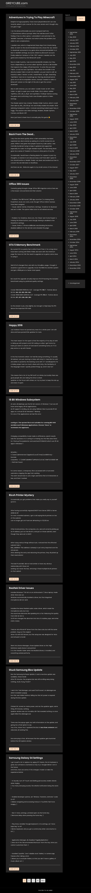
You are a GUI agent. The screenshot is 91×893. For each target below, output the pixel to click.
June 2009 (73, 122)
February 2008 (74, 151)
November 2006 (75, 181)
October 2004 (74, 242)
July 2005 (73, 219)
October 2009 (74, 111)
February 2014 (74, 46)
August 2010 (74, 79)
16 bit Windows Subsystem (24, 399)
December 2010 (75, 76)
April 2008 (73, 145)
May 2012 (73, 67)
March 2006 (74, 194)
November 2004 (75, 239)
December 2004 (73, 235)
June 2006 (73, 187)
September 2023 (73, 33)
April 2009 (73, 128)
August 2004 (74, 250)
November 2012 (75, 64)
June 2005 (73, 222)
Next (42, 880)
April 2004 (73, 256)
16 (37, 880)
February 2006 (74, 197)
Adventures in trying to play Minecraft (32, 17)
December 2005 (75, 203)
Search (67, 15)
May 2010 (73, 88)
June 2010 (73, 85)
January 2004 (74, 262)
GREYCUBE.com (17, 3)
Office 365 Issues (19, 184)
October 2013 (74, 49)
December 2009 (73, 104)
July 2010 (73, 82)
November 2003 (75, 268)
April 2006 (73, 190)
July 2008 (73, 142)
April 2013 (73, 61)
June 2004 (73, 253)
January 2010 (74, 101)
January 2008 (74, 154)
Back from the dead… (22, 134)
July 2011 (72, 70)
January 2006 (74, 200)
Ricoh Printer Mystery (21, 495)
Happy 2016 (15, 325)
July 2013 (73, 55)
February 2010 (74, 97)
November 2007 (75, 162)
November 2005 (75, 206)
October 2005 (74, 209)
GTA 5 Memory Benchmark (24, 244)
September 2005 (73, 212)
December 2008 (73, 138)
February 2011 (74, 73)
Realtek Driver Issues (21, 588)
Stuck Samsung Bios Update (25, 670)
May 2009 (73, 125)
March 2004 (74, 259)
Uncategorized (75, 283)
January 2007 (74, 174)
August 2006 (74, 185)
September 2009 (73, 115)
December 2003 (75, 265)
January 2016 (74, 43)
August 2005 (74, 216)
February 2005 (74, 232)
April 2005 (73, 225)
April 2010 (73, 91)
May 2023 (73, 37)
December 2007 (73, 158)
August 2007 (74, 168)
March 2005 (74, 228)
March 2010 (73, 94)
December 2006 (73, 177)
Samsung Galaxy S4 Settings (26, 757)
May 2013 (73, 58)
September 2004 (73, 246)
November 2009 (75, 108)
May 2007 (73, 171)
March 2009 (74, 131)
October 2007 (74, 165)
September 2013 (75, 52)
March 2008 (74, 148)
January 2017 (74, 40)
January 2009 (74, 134)
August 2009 (74, 119)
